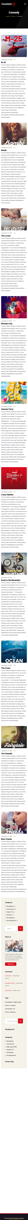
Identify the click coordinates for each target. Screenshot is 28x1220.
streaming (9, 1009)
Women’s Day (16, 990)
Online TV (10, 912)
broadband (9, 1002)
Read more (11, 964)
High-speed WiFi (12, 1047)
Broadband (10, 906)
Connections (10, 909)
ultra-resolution (11, 1012)
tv (14, 1009)
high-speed (17, 1002)
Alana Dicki (8, 990)
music (7, 1005)
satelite (13, 1005)
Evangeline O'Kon (10, 983)
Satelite (9, 915)
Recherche (20, 1021)
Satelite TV (10, 1049)
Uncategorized (11, 920)
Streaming (10, 917)
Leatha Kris (8, 975)
